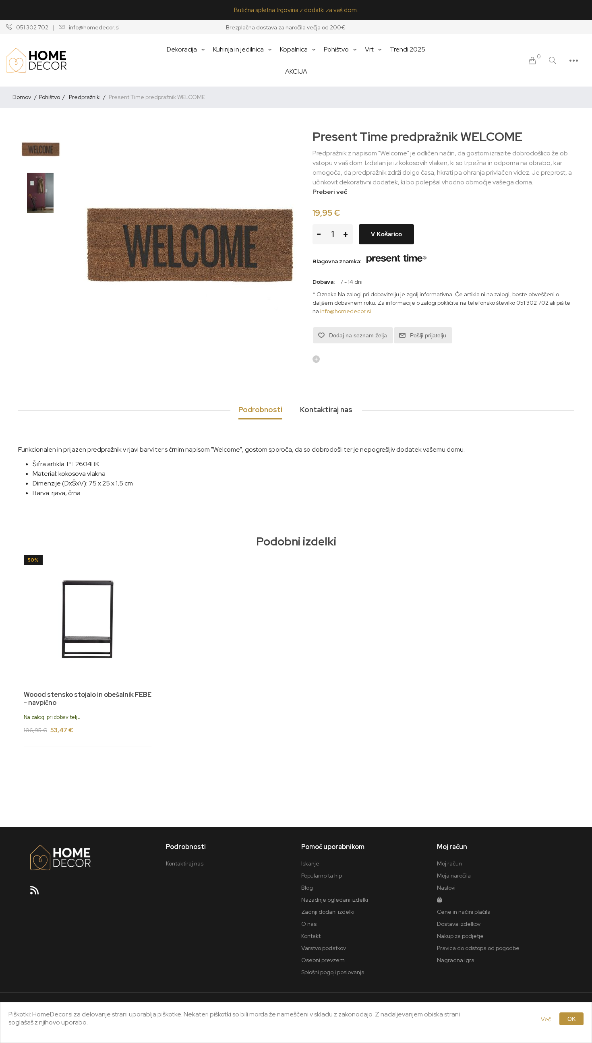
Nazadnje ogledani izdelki (334, 899)
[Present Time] (396, 261)
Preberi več (330, 192)
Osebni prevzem (323, 960)
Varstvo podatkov (323, 948)
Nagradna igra (455, 960)
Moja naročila (454, 875)
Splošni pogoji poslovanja (332, 972)
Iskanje (310, 863)
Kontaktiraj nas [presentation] (326, 409)
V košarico (386, 234)
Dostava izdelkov (458, 923)
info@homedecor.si (345, 311)
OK (571, 1019)
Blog (307, 887)
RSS (38, 892)
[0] (532, 60)
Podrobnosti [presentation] (260, 409)
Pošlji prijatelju (428, 335)
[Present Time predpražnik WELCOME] (40, 148)
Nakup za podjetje (460, 936)
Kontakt (311, 936)
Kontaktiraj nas (184, 863)
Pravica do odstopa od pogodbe (478, 948)
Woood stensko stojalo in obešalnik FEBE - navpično (87, 698)
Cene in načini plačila (464, 911)
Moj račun (449, 863)
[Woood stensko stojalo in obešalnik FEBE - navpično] (87, 619)
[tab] (260, 410)
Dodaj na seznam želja (358, 335)
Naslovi (446, 887)
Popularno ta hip (321, 875)
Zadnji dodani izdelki (327, 911)
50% (33, 560)
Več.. (547, 1019)
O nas (309, 923)
